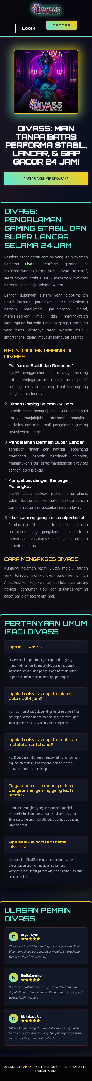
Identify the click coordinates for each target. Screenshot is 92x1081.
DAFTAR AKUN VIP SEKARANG (46, 178)
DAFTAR (61, 25)
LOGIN (28, 28)
